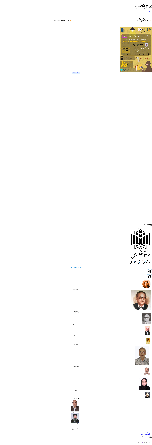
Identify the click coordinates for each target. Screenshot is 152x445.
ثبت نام (149, 10)
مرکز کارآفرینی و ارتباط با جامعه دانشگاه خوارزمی (143, 433)
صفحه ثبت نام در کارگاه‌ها (76, 72)
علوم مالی (141, 442)
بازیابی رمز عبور (148, 11)
